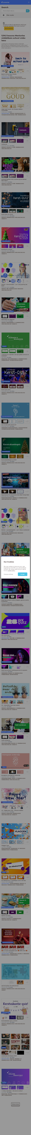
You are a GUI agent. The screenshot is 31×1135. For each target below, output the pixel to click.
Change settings (8, 574)
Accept (23, 574)
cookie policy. (11, 570)
